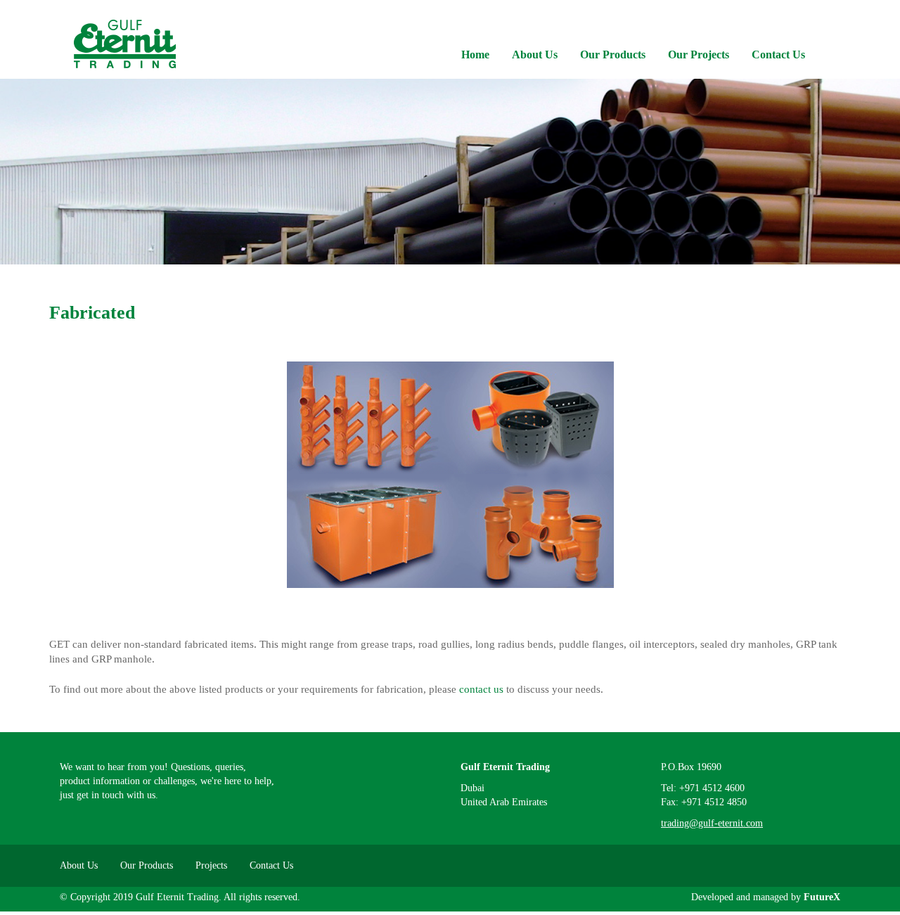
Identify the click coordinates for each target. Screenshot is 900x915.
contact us (481, 689)
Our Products (612, 54)
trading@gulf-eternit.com (712, 823)
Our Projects (698, 54)
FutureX (822, 897)
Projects (211, 865)
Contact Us (778, 54)
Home (475, 54)
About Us (535, 54)
